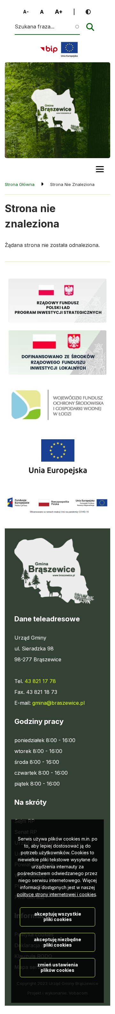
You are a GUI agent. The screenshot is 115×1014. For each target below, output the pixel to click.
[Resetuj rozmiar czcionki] (42, 12)
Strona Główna (19, 184)
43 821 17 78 (40, 681)
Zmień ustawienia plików (57, 967)
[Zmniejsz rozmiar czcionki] (26, 11)
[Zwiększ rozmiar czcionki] (59, 12)
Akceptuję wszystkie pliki (57, 916)
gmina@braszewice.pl (58, 703)
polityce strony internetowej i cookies (56, 894)
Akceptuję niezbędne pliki (57, 942)
